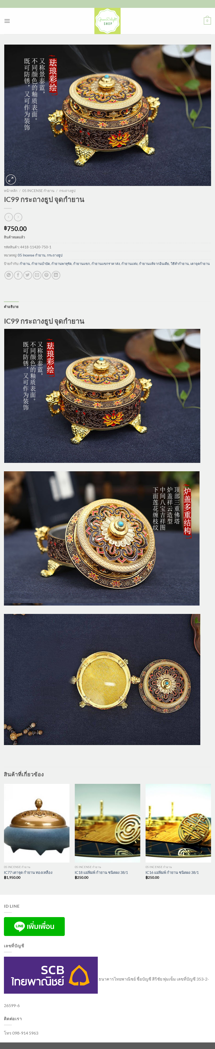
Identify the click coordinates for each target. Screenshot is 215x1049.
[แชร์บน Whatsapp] (8, 275)
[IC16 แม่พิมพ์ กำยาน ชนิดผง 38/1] (178, 823)
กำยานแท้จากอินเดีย (154, 263)
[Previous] (4, 838)
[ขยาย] (11, 179)
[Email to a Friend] (37, 275)
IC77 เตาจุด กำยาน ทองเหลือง (28, 872)
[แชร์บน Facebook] (18, 275)
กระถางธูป (67, 191)
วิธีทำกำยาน (180, 263)
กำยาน (25, 263)
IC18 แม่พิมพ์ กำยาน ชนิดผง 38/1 (101, 872)
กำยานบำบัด (40, 263)
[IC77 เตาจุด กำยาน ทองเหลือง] (36, 823)
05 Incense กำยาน (38, 191)
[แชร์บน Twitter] (27, 275)
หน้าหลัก (10, 191)
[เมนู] (7, 20)
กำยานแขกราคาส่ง (106, 263)
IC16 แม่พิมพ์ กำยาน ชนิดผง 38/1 (172, 872)
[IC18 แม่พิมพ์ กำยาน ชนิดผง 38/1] (107, 823)
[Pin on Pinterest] (46, 275)
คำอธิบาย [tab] (11, 306)
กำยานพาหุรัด (61, 263)
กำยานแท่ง (129, 263)
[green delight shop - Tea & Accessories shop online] (107, 21)
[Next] (211, 838)
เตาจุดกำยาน (200, 263)
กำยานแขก (81, 263)
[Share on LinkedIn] (56, 275)
